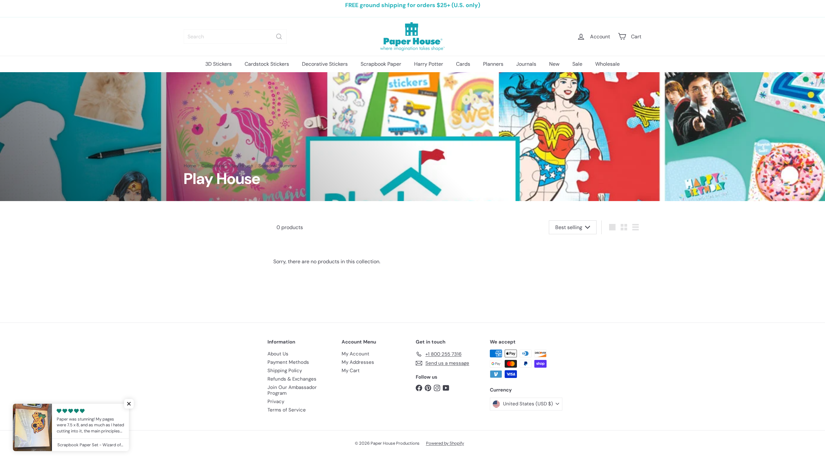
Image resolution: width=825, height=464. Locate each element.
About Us (277, 354)
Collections (212, 166)
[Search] (279, 36)
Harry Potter (428, 64)
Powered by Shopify (445, 443)
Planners (493, 64)
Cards (463, 64)
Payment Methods (288, 362)
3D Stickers (218, 64)
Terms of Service (286, 410)
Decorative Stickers (325, 64)
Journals (526, 64)
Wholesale (607, 64)
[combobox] (235, 36)
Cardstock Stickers (267, 64)
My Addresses (358, 362)
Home (190, 166)
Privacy (275, 401)
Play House (241, 166)
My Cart (351, 370)
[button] (129, 404)
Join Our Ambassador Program (292, 390)
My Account (355, 354)
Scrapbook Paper (381, 64)
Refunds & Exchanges (291, 379)
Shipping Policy (284, 370)
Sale (577, 64)
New (554, 64)
